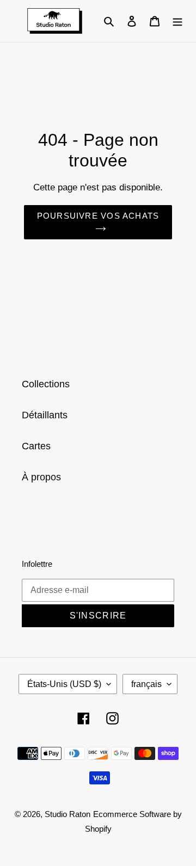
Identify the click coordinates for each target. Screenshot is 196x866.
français (146, 684)
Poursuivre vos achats (98, 215)
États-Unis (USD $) (64, 684)
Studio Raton (67, 814)
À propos (41, 477)
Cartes (36, 446)
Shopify (98, 828)
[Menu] (177, 21)
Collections (46, 384)
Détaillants (45, 415)
